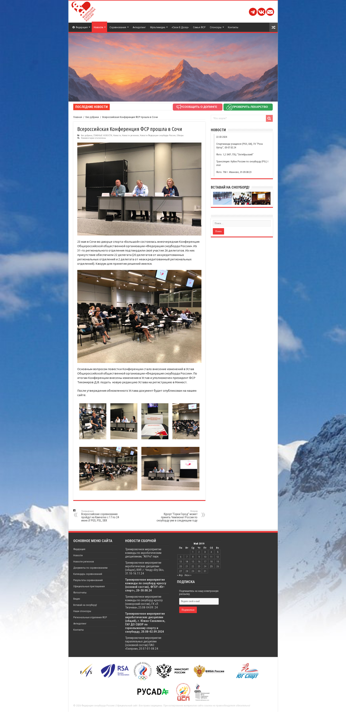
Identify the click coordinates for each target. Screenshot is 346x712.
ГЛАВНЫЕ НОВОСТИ (102, 135)
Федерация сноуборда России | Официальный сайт (109, 705)
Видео (76, 598)
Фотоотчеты (79, 592)
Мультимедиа (157, 27)
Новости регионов (130, 135)
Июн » (188, 575)
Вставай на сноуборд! (85, 604)
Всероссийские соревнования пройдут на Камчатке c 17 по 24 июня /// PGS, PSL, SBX (100, 516)
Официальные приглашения (89, 586)
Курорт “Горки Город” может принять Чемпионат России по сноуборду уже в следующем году (177, 516)
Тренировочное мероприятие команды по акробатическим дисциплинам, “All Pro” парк (143, 552)
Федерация (82, 27)
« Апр (180, 575)
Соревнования (118, 27)
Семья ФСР (199, 27)
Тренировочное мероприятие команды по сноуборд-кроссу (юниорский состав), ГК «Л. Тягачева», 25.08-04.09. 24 (144, 602)
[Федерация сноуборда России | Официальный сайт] (83, 11)
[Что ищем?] (269, 118)
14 (187, 561)
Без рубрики (92, 117)
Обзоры (180, 135)
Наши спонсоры (82, 611)
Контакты (233, 27)
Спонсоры (215, 27)
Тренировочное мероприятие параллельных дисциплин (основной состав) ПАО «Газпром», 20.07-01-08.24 (143, 643)
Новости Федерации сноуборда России (158, 135)
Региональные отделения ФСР (90, 617)
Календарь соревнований (87, 573)
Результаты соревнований (88, 580)
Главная (77, 117)
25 (211, 566)
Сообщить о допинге (200, 106)
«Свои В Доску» (180, 27)
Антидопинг (139, 27)
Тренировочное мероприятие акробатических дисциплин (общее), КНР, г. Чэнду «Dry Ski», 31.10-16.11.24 (144, 568)
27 (180, 571)
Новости (98, 27)
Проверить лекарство (250, 106)
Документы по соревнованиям (90, 567)
